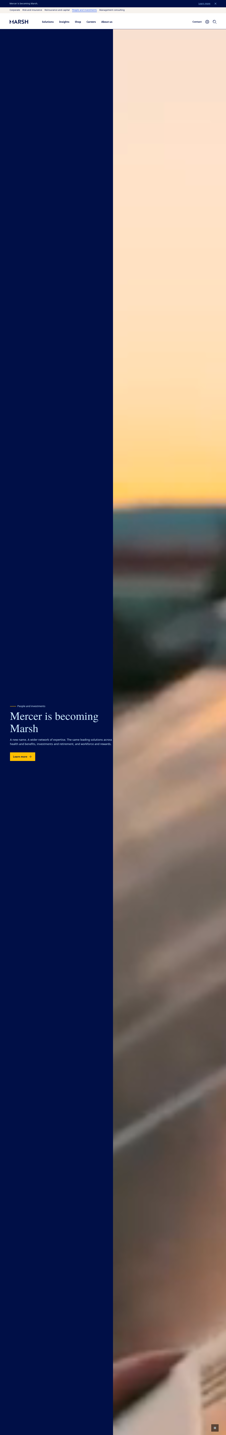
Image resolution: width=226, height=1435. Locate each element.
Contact (197, 21)
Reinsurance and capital (57, 10)
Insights (64, 21)
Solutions (48, 21)
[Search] (214, 21)
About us (106, 21)
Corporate (15, 10)
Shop (78, 21)
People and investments (84, 10)
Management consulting (112, 10)
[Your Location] (207, 21)
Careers (91, 21)
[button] (215, 3)
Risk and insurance (32, 10)
